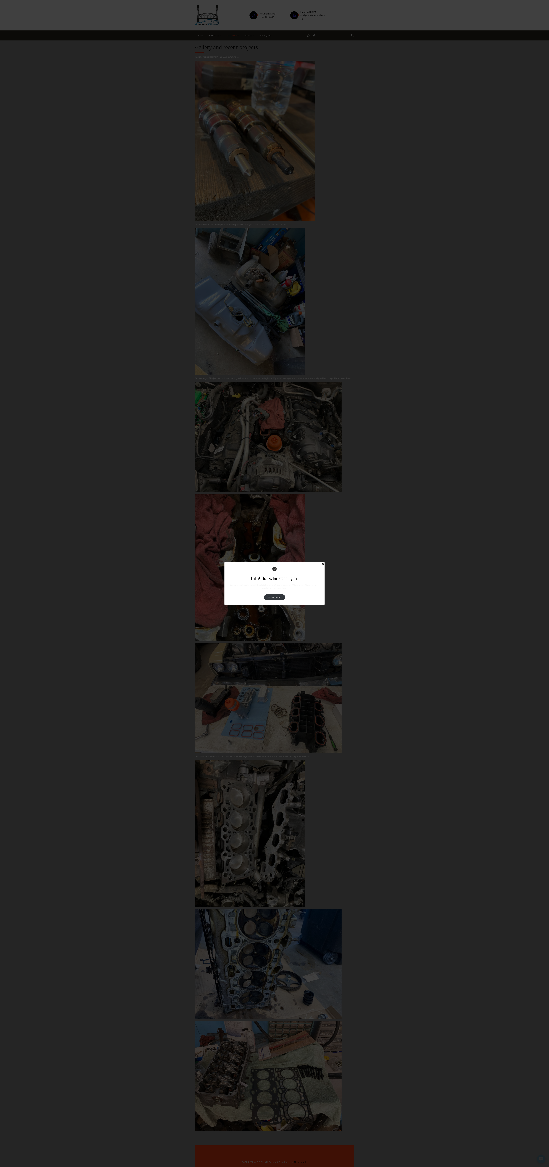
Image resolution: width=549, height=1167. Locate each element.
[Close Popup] (323, 564)
